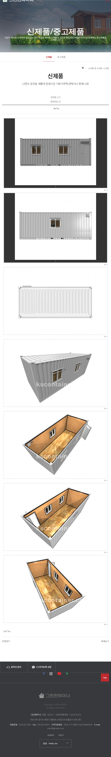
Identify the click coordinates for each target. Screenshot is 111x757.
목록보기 (105, 641)
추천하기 (6, 641)
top (105, 677)
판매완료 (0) (55, 101)
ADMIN (51, 735)
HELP (60, 735)
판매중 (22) (56, 97)
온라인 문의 (16, 666)
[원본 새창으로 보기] (55, 151)
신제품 (49, 57)
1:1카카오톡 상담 (43, 666)
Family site (53, 743)
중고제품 (61, 57)
